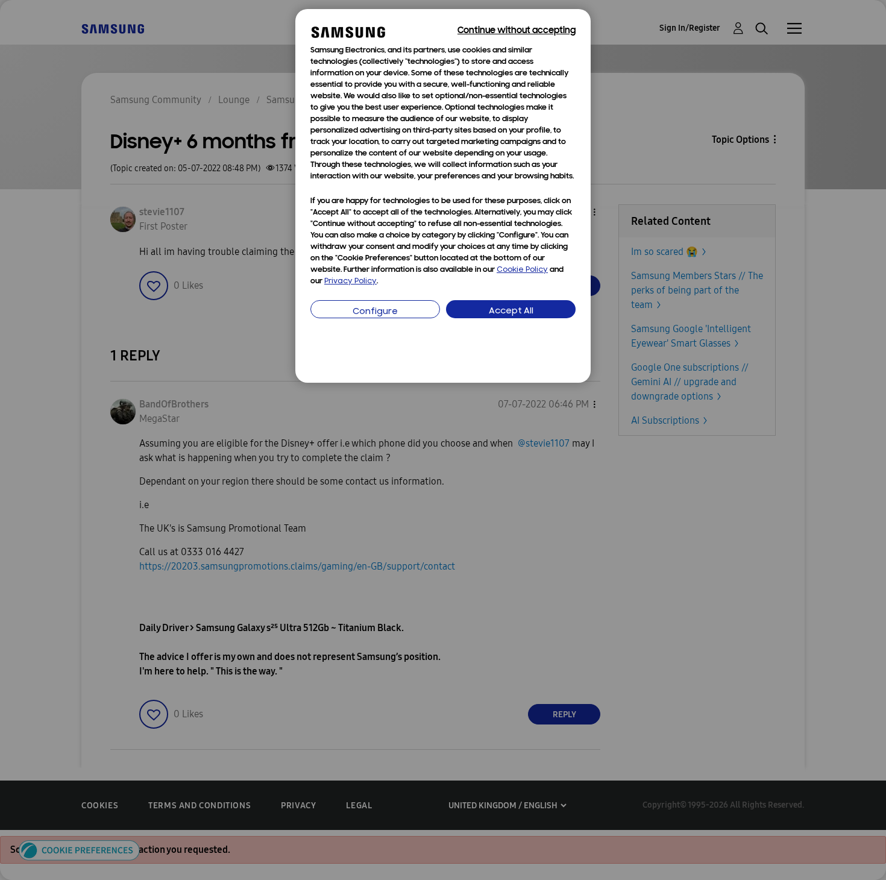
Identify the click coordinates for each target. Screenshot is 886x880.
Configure (375, 311)
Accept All (511, 311)
